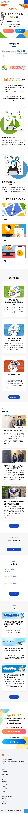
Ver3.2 (5, 578)
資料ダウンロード (16, 1)
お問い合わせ (16, 3)
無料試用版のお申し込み (7, 796)
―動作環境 (4, 772)
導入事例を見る (14, 526)
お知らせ (12, 569)
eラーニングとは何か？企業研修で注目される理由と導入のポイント (14, 650)
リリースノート (5, 779)
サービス (4, 767)
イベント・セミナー (5, 784)
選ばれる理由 (5, 774)
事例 (5, 446)
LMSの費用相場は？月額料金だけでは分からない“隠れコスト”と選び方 (13, 624)
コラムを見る (14, 697)
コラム (3, 791)
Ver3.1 (5, 585)
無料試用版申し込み (14, 731)
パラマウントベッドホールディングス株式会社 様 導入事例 (13, 467)
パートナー (4, 794)
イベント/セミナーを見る (14, 549)
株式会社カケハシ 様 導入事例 (13, 430)
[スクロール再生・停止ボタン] (4, 56)
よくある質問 (4, 789)
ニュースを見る (14, 594)
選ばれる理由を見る (14, 397)
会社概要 (4, 803)
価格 (3, 776)
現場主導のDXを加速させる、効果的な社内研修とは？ (14, 676)
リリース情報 (13, 576)
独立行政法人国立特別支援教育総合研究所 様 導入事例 (14, 503)
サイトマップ (4, 801)
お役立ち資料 (5, 781)
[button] (26, 2)
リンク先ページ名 (14, 212)
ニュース (4, 786)
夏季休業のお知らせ (8, 571)
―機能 (3, 769)
